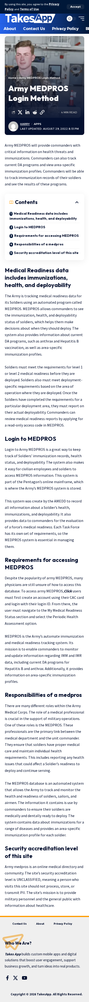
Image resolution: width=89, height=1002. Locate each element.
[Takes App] (30, 19)
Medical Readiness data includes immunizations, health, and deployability (43, 216)
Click (68, 591)
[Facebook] (7, 978)
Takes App (13, 954)
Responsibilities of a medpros (38, 244)
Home (12, 77)
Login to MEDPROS (29, 227)
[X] (15, 978)
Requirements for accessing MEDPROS (46, 235)
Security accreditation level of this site (46, 253)
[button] (75, 6)
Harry (25, 124)
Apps (37, 124)
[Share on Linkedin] (27, 112)
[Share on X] (20, 112)
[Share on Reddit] (34, 112)
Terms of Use (29, 9)
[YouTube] (24, 978)
